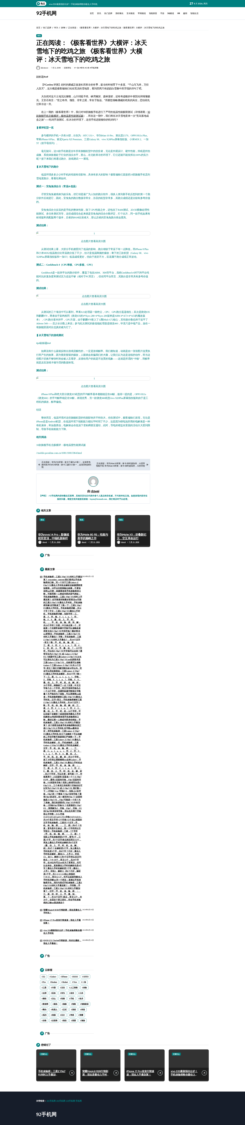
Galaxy (53, 977)
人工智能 (74, 988)
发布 (72, 993)
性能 (63, 998)
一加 (77, 68)
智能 (74, 1004)
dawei (95, 491)
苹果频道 (142, 13)
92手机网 (46, 13)
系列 (44, 1015)
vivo (75, 982)
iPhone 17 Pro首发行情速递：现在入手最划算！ (62, 921)
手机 (72, 998)
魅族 (83, 1020)
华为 (39, 36)
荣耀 (81, 1015)
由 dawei (44, 68)
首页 (92, 13)
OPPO (86, 977)
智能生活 (194, 13)
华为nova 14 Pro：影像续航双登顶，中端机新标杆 (53, 536)
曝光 (44, 1009)
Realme (54, 982)
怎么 (54, 998)
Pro (44, 982)
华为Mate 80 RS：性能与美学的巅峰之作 (92, 536)
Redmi (65, 982)
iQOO (75, 977)
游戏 (74, 1009)
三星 (44, 988)
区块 (54, 993)
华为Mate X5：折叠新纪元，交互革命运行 (131, 536)
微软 (44, 998)
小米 (87, 68)
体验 (85, 988)
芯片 (63, 1015)
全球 (44, 993)
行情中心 (44, 1054)
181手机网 (51, 1101)
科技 (83, 1009)
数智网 (45, 1004)
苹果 (72, 1015)
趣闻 (185, 13)
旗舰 (65, 1004)
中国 (54, 988)
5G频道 (170, 13)
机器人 (54, 1009)
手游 (162, 13)
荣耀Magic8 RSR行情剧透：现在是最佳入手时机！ (62, 911)
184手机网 (60, 1101)
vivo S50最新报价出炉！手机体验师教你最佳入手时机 (62, 931)
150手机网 (70, 1101)
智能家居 (153, 13)
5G (44, 977)
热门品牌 (108, 13)
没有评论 (67, 68)
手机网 (79, 1101)
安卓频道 (130, 13)
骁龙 (65, 1020)
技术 (81, 998)
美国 (54, 1015)
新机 (55, 1004)
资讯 (99, 13)
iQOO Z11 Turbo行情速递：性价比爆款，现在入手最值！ (62, 941)
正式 (65, 1009)
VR (178, 13)
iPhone (64, 977)
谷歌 (44, 1020)
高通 (74, 1020)
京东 (63, 988)
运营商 (54, 1020)
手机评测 (94, 68)
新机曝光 (119, 13)
